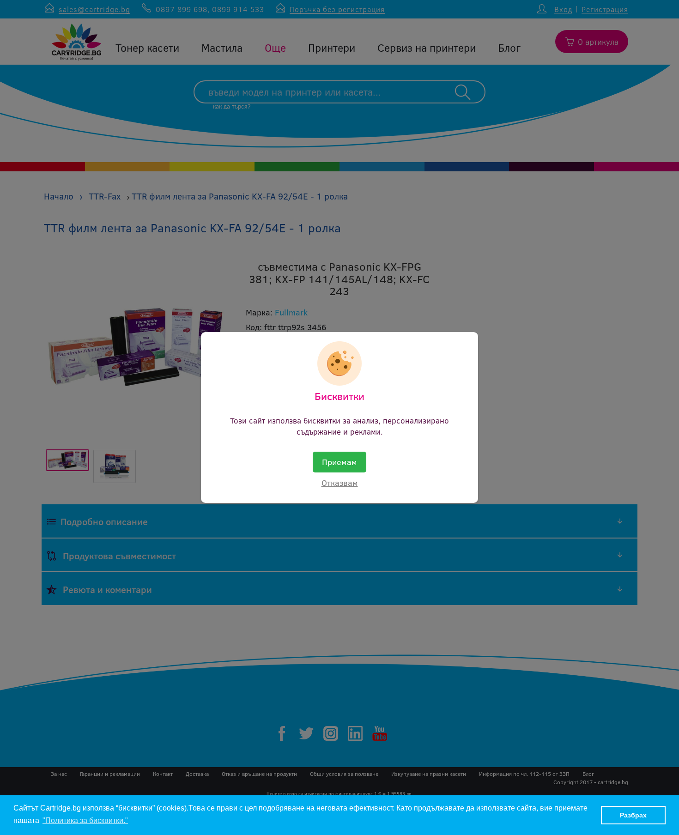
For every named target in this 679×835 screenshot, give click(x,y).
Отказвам (339, 482)
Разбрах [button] (633, 815)
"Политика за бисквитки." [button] (85, 820)
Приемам (339, 461)
